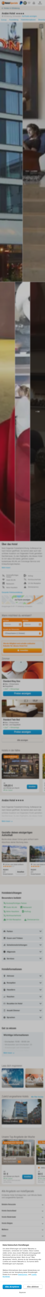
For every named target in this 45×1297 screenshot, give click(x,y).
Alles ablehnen (33, 1287)
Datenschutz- (23, 1274)
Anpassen (22, 1292)
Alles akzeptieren (12, 1287)
